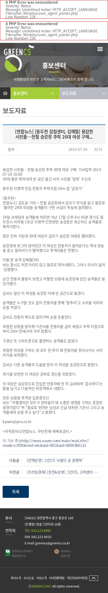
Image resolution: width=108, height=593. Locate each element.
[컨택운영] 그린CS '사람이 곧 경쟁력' (55, 460)
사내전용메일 (56, 578)
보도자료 (69, 94)
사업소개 (41, 578)
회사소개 (16, 578)
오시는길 (29, 578)
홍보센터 (20, 94)
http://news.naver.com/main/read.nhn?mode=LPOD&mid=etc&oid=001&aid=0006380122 (46, 443)
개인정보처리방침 (77, 578)
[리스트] (16, 491)
